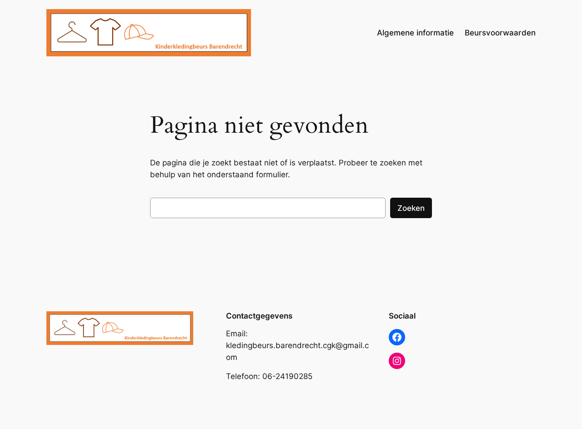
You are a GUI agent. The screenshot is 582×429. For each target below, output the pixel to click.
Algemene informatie (415, 32)
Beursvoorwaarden (500, 32)
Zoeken (411, 208)
